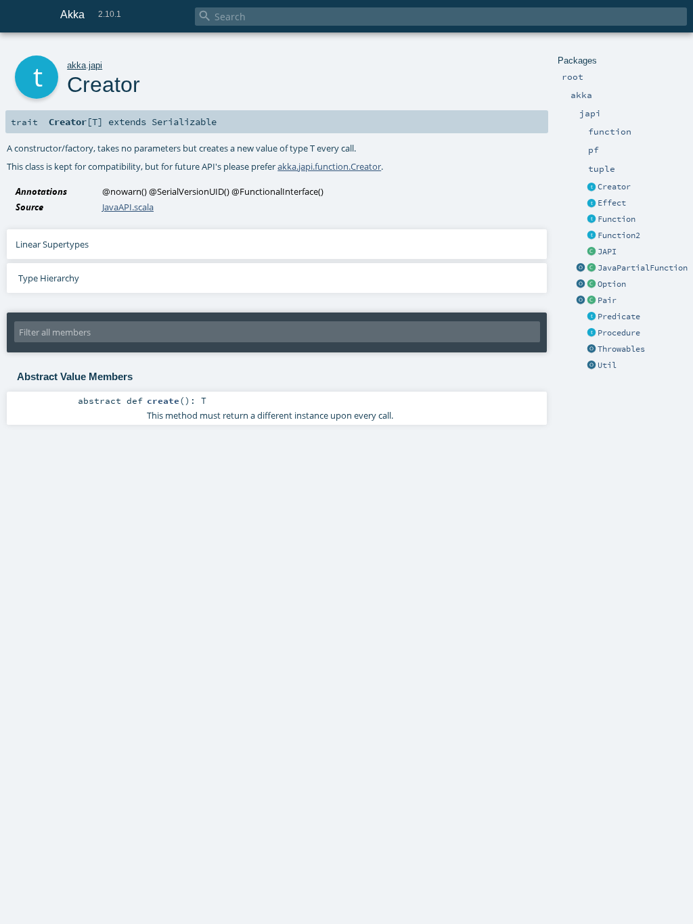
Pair (607, 300)
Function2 (619, 235)
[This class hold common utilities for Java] (591, 366)
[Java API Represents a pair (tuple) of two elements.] (591, 301)
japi (95, 65)
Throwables (621, 349)
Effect (612, 203)
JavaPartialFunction (643, 268)
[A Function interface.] (591, 219)
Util (607, 365)
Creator (614, 186)
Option (612, 284)
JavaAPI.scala (128, 207)
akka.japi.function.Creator (329, 166)
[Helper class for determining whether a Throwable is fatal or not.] (591, 349)
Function (616, 219)
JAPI (607, 251)
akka (76, 65)
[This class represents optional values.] (591, 284)
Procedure (619, 333)
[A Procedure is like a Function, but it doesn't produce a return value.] (591, 333)
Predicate (619, 316)
